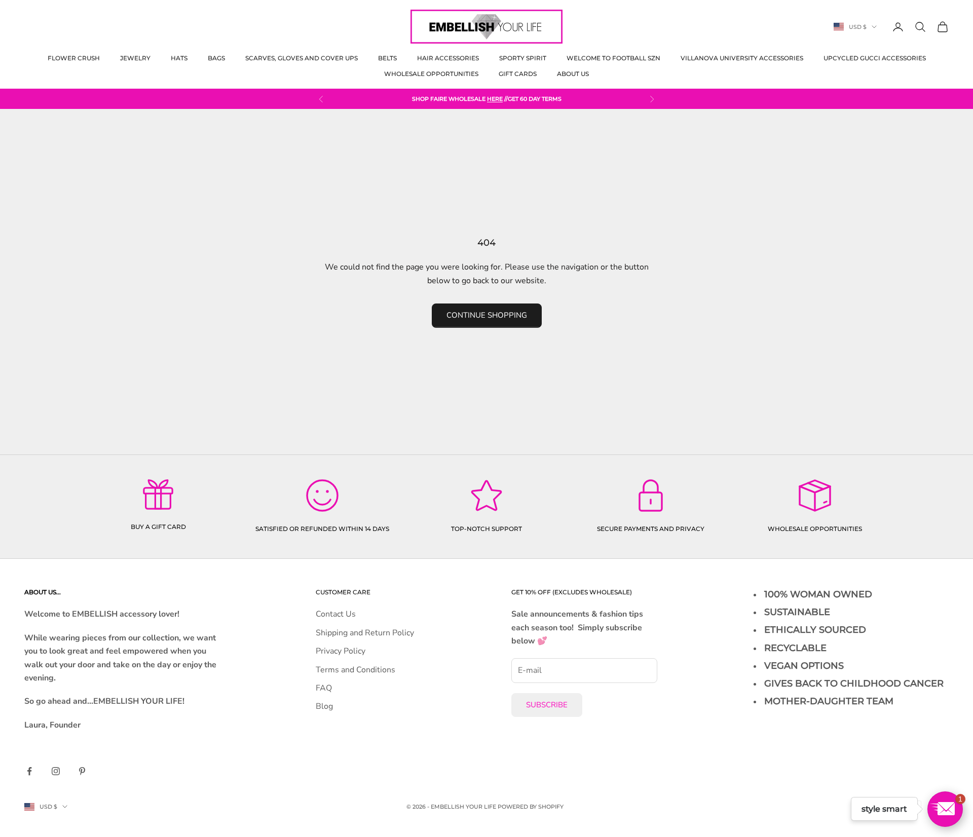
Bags (216, 58)
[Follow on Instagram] (56, 771)
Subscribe (547, 705)
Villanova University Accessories (742, 58)
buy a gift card (158, 526)
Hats (179, 58)
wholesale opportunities (815, 528)
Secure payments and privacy (650, 528)
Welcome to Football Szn (613, 58)
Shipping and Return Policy (365, 632)
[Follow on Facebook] (29, 771)
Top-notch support (486, 528)
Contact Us (336, 614)
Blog (324, 706)
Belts (387, 58)
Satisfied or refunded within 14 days (322, 528)
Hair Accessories (448, 58)
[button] (945, 809)
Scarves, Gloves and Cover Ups (301, 58)
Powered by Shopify (531, 806)
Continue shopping (486, 315)
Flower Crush (74, 58)
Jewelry (135, 58)
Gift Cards (518, 74)
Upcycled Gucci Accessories (875, 58)
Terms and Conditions (355, 669)
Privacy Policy (340, 651)
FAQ (324, 688)
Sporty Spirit (522, 58)
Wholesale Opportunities (431, 74)
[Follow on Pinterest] (82, 771)
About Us (573, 74)
